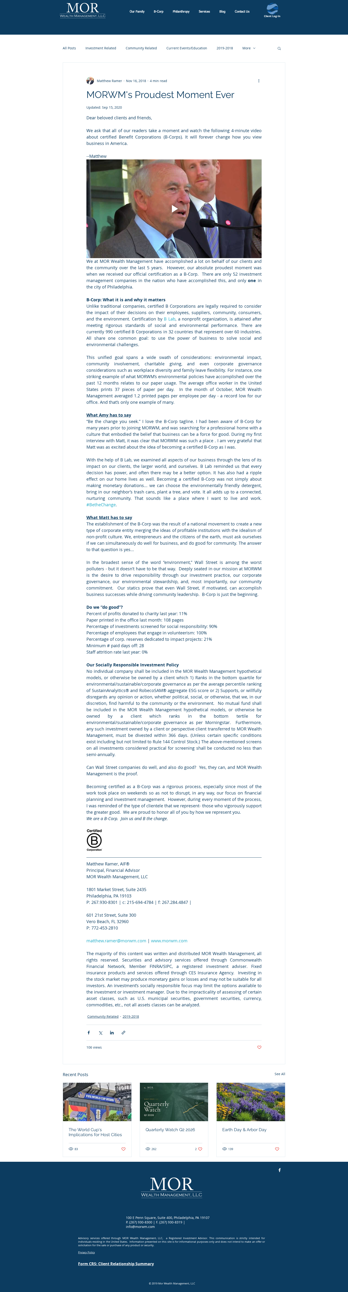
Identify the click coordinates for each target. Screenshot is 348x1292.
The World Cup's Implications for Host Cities (95, 1132)
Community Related (141, 48)
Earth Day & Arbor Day (244, 1129)
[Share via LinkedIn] (112, 1032)
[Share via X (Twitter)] (100, 1032)
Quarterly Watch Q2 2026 (170, 1129)
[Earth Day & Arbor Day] (251, 1102)
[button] (279, 48)
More (246, 48)
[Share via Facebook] (88, 1032)
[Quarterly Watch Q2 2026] (174, 1102)
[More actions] (259, 81)
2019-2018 (225, 48)
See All (280, 1074)
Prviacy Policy (86, 1252)
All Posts (69, 48)
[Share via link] (123, 1032)
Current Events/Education (186, 48)
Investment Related (100, 48)
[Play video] (174, 208)
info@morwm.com (140, 1226)
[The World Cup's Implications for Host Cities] (97, 1102)
